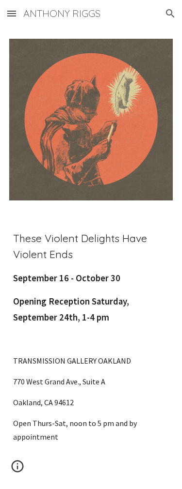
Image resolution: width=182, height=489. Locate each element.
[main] (91, 337)
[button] (11, 13)
